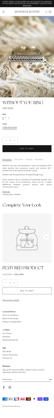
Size (4, 114)
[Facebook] (4, 387)
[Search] (46, 12)
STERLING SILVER (10, 127)
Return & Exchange (10, 318)
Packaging (39, 159)
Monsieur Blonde (14, 406)
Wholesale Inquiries (10, 340)
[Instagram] (10, 387)
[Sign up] (50, 379)
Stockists (6, 337)
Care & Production (10, 355)
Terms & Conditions (10, 315)
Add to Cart (27, 148)
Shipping (28, 159)
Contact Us (7, 358)
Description (7, 159)
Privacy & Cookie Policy (12, 322)
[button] (8, 237)
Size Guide (18, 159)
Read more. (27, 5)
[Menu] (4, 12)
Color (5, 124)
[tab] (8, 159)
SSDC (11, 408)
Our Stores (7, 333)
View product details (11, 300)
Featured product (23, 267)
